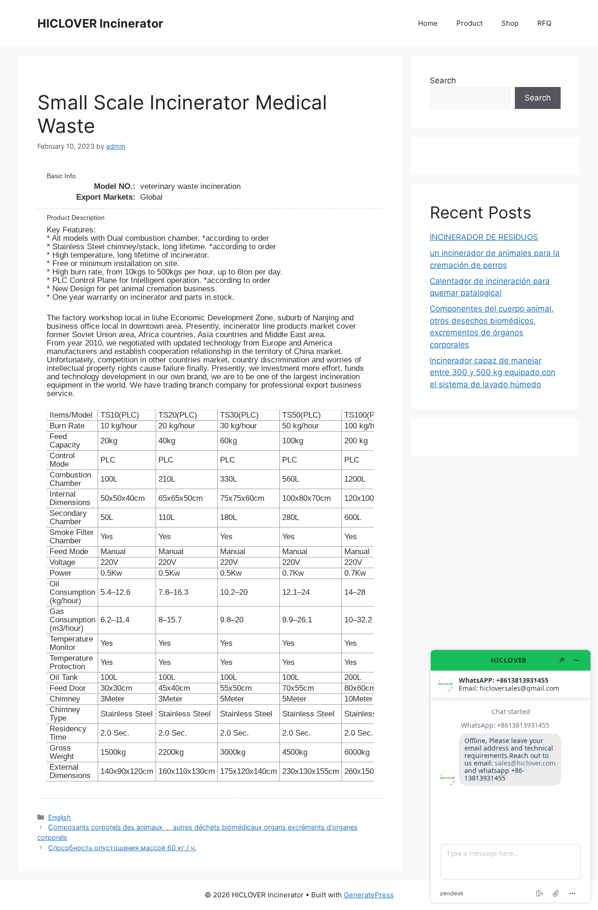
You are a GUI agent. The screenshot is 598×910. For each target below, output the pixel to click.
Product (469, 23)
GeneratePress (369, 894)
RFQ (544, 23)
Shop (510, 23)
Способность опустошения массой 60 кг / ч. (122, 848)
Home (428, 23)
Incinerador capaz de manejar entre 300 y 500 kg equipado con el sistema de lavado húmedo (492, 372)
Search (443, 80)
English (59, 817)
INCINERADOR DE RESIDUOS (484, 237)
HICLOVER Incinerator (100, 23)
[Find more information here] (510, 776)
